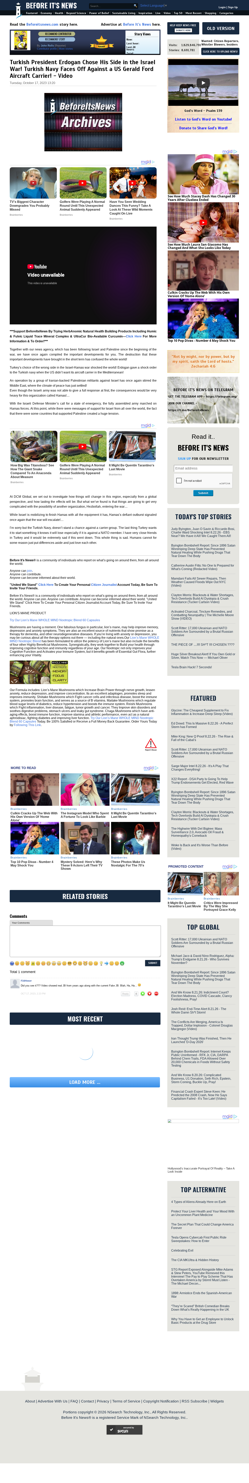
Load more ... (84, 1082)
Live (157, 13)
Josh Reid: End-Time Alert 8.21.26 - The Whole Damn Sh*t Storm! (198, 1010)
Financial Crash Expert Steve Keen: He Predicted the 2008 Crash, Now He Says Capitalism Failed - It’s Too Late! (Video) (199, 1095)
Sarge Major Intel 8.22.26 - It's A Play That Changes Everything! (200, 767)
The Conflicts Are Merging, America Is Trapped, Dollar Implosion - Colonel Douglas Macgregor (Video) (202, 1025)
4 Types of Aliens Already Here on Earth (198, 1202)
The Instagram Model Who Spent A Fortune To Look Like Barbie (85, 815)
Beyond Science (76, 13)
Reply (125, 993)
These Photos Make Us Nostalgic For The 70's (128, 863)
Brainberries (17, 482)
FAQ (74, 1401)
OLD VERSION (221, 28)
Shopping (210, 13)
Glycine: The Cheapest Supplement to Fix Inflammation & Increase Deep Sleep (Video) (202, 712)
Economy (46, 13)
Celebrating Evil (182, 1250)
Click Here (45, 584)
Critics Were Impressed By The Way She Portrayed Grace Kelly (221, 906)
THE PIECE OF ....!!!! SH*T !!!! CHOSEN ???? (202, 644)
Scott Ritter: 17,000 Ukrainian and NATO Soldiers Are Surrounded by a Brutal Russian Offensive (202, 631)
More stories (66, 48)
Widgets (217, 1401)
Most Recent (194, 13)
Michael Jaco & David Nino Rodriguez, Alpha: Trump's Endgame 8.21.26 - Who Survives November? (202, 959)
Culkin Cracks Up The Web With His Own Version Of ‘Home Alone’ (34, 817)
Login (222, 7)
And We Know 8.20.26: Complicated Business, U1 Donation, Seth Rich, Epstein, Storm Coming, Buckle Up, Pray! (201, 1078)
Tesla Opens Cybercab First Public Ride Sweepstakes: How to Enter (198, 1239)
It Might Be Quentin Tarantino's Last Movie (131, 467)
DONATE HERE (183, 30)
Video (167, 13)
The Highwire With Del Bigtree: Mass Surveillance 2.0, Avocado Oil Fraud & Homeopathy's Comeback (197, 832)
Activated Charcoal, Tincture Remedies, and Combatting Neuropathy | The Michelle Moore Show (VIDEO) (202, 615)
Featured (32, 13)
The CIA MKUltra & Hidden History (195, 1260)
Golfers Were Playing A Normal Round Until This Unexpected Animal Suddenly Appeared (82, 469)
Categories (226, 13)
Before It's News (51, 5)
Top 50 (178, 13)
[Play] (203, 83)
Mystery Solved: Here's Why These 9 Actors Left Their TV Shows (82, 865)
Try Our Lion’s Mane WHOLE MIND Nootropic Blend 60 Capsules (55, 620)
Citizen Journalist (104, 584)
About (30, 1401)
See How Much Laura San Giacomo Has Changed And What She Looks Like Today (199, 246)
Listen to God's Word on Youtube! (203, 119)
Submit (203, 493)
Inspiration (145, 13)
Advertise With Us (53, 1401)
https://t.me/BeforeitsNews (188, 410)
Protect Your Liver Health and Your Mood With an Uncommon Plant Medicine (202, 1213)
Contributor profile (47, 48)
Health (59, 13)
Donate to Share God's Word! (203, 128)
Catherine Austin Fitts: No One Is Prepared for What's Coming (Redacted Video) (202, 567)
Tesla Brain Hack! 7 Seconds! (191, 667)
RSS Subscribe (194, 1401)
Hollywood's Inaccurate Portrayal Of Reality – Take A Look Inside (201, 1170)
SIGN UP (184, 458)
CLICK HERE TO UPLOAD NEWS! (220, 51)
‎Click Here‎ (134, 336)
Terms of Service (126, 1401)
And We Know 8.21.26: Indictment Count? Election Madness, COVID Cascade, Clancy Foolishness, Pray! (201, 996)
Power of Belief (99, 13)
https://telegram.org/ (221, 397)
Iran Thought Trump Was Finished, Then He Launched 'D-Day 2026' (201, 1040)
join (29, 570)
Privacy (103, 1401)
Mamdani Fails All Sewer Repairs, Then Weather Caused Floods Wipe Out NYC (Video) (198, 582)
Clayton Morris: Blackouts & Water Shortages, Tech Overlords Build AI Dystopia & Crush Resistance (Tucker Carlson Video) (202, 598)
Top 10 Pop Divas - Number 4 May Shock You (32, 863)
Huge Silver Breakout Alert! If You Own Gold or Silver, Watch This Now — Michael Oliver (203, 656)
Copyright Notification (161, 1401)
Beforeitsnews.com (42, 24)
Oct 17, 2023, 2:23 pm (33, 993)
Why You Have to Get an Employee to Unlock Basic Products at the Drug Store (202, 1320)
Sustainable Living (123, 13)
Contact (87, 1401)
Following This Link (27, 725)
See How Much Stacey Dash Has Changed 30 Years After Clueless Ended (201, 198)
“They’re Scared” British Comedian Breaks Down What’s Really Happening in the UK (200, 1307)
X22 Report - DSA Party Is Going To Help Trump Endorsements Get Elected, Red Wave (202, 780)
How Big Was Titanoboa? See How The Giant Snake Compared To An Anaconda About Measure (32, 471)
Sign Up (233, 7)
